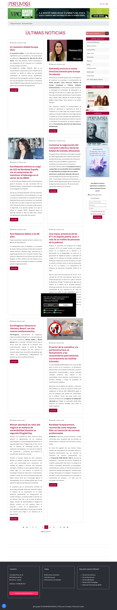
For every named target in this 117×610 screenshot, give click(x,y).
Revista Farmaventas (89, 575)
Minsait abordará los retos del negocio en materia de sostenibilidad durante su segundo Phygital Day (25, 429)
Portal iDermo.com (88, 577)
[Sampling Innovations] (97, 162)
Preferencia (60, 310)
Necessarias (49, 310)
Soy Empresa (95, 198)
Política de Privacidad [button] (51, 300)
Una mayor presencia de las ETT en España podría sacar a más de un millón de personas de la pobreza (64, 238)
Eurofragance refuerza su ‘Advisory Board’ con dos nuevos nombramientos (23, 328)
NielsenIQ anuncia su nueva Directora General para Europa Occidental (64, 71)
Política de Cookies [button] (58, 298)
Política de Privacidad (64, 606)
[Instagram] (103, 4)
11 (42, 527)
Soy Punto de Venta (95, 195)
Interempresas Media (94, 585)
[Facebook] (100, 4)
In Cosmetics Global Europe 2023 (24, 48)
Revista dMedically (88, 580)
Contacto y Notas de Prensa (23, 593)
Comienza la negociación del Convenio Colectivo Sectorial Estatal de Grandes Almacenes (64, 147)
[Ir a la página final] (67, 527)
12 (46, 527)
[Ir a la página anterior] (27, 527)
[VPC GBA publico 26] (58, 13)
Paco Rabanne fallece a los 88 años (24, 235)
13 (50, 527)
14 (53, 527)
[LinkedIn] (107, 4)
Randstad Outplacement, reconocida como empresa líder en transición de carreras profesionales (64, 429)
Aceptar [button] (65, 305)
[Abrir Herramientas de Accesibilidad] (4, 606)
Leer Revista (97, 138)
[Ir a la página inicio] (23, 527)
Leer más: (14, 90)
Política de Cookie (77, 606)
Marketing (58, 312)
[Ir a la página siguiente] (64, 527)
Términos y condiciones (97, 214)
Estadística (48, 312)
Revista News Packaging (90, 582)
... (57, 527)
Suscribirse (97, 217)
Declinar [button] (50, 305)
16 (60, 527)
